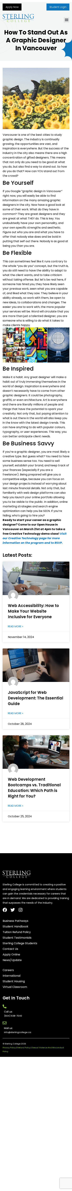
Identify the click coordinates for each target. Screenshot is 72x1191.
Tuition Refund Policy (17, 932)
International (11, 976)
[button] (66, 20)
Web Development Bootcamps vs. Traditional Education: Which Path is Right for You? (34, 788)
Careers (8, 970)
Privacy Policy (9, 1047)
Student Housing (14, 981)
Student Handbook (15, 926)
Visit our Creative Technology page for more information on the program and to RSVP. (35, 538)
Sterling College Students (20, 943)
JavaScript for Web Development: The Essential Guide (35, 698)
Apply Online (11, 955)
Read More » (15, 626)
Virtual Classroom (15, 987)
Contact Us (10, 949)
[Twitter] (12, 910)
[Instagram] (20, 910)
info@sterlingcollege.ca (17, 1032)
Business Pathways (15, 921)
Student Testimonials (17, 938)
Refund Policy (23, 1047)
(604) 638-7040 (13, 1015)
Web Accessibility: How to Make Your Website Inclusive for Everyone (33, 611)
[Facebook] (5, 910)
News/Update (12, 960)
